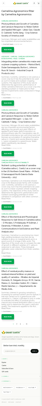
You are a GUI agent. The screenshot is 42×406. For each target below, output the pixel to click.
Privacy (4, 402)
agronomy (5, 56)
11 (26, 324)
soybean (21, 58)
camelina (13, 56)
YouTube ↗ (32, 387)
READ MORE (8, 49)
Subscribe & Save (7, 368)
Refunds (11, 402)
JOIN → (34, 351)
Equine (4, 362)
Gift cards (5, 371)
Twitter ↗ (7, 392)
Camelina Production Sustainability (15, 162)
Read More (6, 95)
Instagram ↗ (7, 387)
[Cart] (38, 3)
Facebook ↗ (20, 387)
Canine (4, 365)
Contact (18, 402)
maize (15, 58)
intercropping (6, 58)
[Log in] (34, 3)
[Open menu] (3, 3)
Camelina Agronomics (9, 21)
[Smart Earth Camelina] (21, 3)
